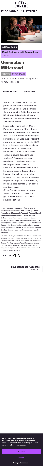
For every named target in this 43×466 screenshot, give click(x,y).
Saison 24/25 (9, 47)
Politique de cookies (20, 463)
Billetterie (29, 11)
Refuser (22, 457)
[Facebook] (15, 255)
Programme (9, 11)
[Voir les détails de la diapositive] (21, 29)
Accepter (21, 451)
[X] (19, 255)
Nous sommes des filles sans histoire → (25, 268)
